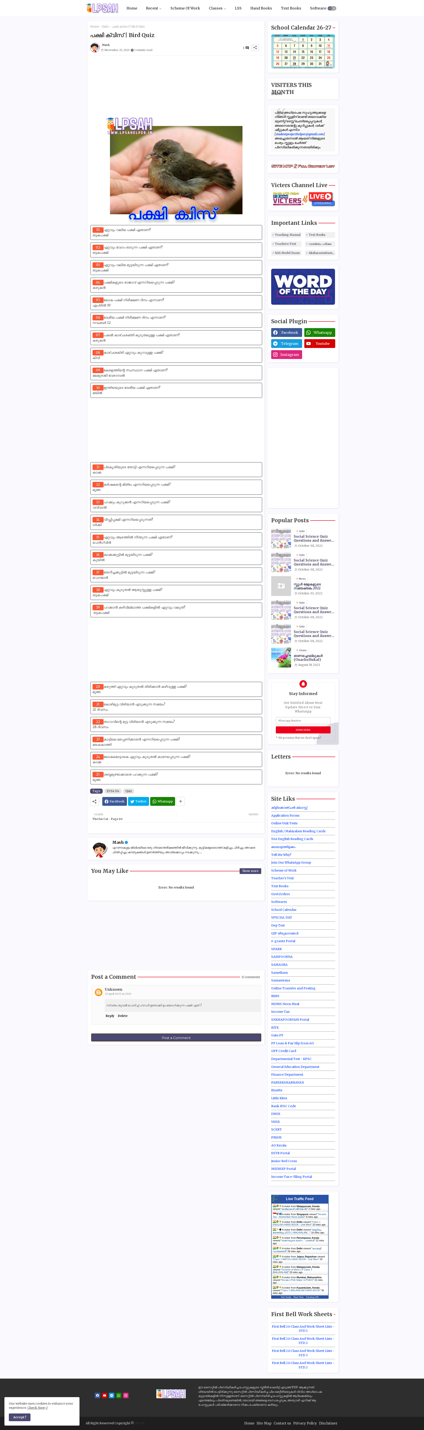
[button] (331, 8)
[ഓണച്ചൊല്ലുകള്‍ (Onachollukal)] (281, 657)
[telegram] (111, 1395)
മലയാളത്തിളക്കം (283, 847)
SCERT (276, 1129)
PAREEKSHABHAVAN (287, 1082)
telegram (289, 343)
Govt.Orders (280, 894)
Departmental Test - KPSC (291, 1059)
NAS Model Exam (287, 253)
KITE (275, 1028)
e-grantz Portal (283, 941)
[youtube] (104, 1395)
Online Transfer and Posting (293, 988)
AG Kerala (278, 1145)
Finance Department (287, 1075)
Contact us (282, 1423)
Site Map (264, 1423)
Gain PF (277, 1035)
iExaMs (276, 1090)
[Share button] (180, 801)
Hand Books (261, 8)
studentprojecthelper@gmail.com (300, 134)
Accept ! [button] (19, 1417)
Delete (123, 1016)
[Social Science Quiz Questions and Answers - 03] (281, 610)
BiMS (275, 996)
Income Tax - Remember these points (299, 1215)
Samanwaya (280, 980)
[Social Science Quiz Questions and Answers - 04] (281, 634)
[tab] (132, 8)
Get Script (286, 1297)
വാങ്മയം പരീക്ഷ (320, 244)
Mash (118, 842)
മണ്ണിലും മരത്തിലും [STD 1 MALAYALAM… (297, 1231)
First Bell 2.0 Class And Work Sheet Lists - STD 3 (303, 1353)
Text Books (291, 8)
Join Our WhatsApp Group (291, 862)
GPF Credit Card (283, 1051)
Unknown (113, 989)
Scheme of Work (284, 870)
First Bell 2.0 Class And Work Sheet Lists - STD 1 (303, 1329)
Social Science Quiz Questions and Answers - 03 (314, 610)
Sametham (279, 973)
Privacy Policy (305, 1423)
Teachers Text (285, 244)
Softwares (319, 8)
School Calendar (284, 910)
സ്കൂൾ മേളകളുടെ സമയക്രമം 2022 (307, 586)
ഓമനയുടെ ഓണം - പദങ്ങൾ (298, 1240)
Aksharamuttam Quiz (322, 253)
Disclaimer (328, 1423)
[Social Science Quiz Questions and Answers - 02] (281, 538)
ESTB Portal (280, 1153)
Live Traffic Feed (300, 1199)
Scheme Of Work (185, 8)
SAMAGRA (279, 965)
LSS (238, 8)
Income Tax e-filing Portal (291, 1177)
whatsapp (323, 332)
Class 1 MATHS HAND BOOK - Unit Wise (296, 1259)
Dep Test (278, 925)
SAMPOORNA (282, 957)
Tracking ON (312, 1297)
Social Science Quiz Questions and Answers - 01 (314, 562)
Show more (250, 871)
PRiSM (276, 1137)
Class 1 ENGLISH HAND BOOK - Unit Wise (296, 1223)
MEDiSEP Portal (283, 1169)
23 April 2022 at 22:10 (118, 993)
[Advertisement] (176, 86)
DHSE (275, 1114)
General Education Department (295, 1067)
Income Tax (280, 1012)
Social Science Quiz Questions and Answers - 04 (314, 634)
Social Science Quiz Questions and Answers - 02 (314, 539)
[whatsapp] (118, 1395)
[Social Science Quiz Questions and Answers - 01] (281, 562)
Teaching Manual (288, 235)
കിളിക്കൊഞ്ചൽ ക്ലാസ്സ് (289, 808)
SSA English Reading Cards (292, 839)
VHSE (275, 1122)
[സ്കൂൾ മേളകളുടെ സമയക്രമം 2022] (281, 586)
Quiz (105, 26)
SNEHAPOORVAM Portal (290, 1020)
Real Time (298, 1297)
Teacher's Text (282, 878)
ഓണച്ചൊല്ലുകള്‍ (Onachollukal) (308, 658)
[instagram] (126, 1395)
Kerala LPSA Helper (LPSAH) (297, 1280)
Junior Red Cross (284, 1161)
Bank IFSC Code (283, 1106)
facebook (289, 332)
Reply (110, 1016)
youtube (323, 343)
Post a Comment (176, 1038)
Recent (152, 8)
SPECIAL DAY (281, 917)
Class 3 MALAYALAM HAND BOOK (301, 1290)
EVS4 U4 (113, 791)
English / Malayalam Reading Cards (298, 831)
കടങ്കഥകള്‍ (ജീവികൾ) (294, 1209)
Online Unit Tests (284, 823)
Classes (216, 8)
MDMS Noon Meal (285, 1004)
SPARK (276, 949)
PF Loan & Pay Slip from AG (292, 1043)
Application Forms (285, 815)
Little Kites (279, 1098)
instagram (289, 354)
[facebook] (97, 1395)
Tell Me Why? (281, 855)
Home (132, 8)
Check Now (36, 1408)
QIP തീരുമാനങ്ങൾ (284, 933)
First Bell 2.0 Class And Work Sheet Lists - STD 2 (303, 1341)
